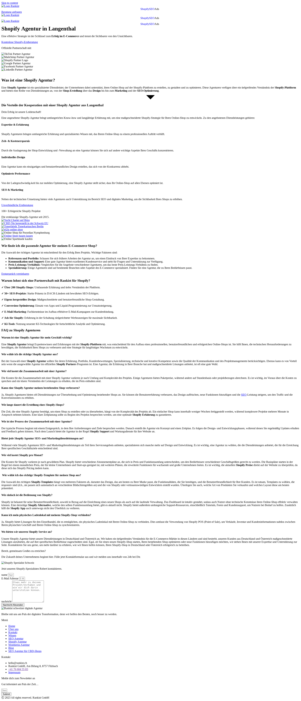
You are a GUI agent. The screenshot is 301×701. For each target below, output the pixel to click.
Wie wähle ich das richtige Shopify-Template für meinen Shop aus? (41, 475)
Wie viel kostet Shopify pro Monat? (22, 455)
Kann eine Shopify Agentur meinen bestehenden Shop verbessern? (40, 387)
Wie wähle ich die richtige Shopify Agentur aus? (29, 354)
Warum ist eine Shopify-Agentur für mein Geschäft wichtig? (37, 337)
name (4, 574)
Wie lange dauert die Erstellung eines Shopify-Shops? (32, 404)
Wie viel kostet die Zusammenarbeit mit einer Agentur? (34, 371)
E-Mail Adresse (10, 578)
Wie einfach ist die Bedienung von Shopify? (26, 495)
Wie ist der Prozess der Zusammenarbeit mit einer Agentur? (36, 421)
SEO (152, 9)
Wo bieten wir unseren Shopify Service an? (26, 531)
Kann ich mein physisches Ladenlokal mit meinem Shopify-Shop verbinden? (46, 515)
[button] (158, 9)
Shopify (144, 9)
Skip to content (9, 2)
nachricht (6, 601)
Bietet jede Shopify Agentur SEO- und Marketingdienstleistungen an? (42, 438)
